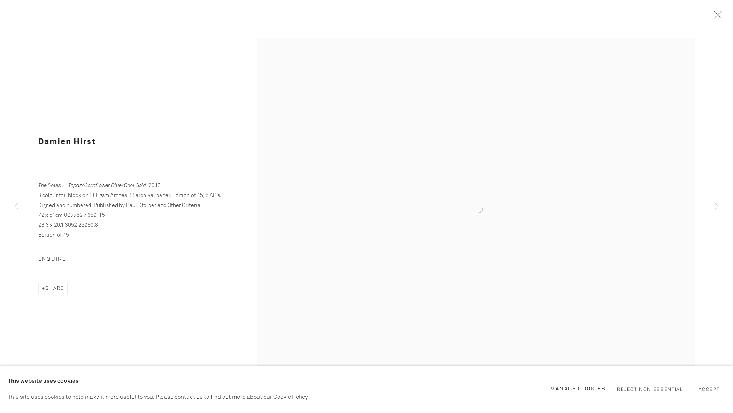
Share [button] (54, 288)
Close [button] (716, 17)
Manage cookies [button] (578, 389)
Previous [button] (16, 206)
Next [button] (716, 206)
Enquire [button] (52, 259)
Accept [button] (709, 389)
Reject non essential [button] (650, 389)
